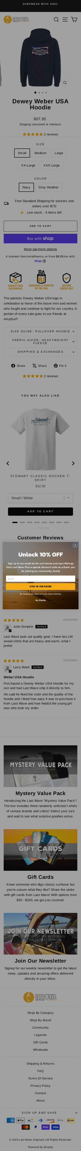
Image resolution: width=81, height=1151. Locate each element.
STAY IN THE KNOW (40, 586)
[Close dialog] (75, 545)
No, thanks (40, 600)
